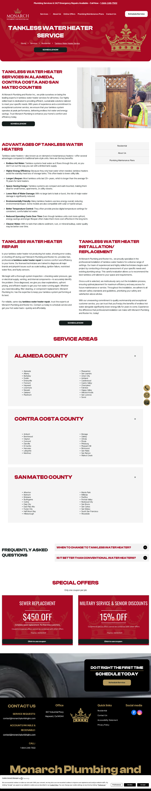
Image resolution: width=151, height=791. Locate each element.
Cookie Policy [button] (54, 785)
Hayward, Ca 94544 (54, 716)
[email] (147, 395)
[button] (75, 356)
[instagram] (139, 713)
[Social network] (147, 402)
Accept (143, 785)
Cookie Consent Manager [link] (10, 778)
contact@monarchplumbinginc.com (19, 718)
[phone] (147, 388)
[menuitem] (45, 14)
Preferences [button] (101, 785)
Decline (129, 785)
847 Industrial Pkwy (55, 712)
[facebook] (133, 713)
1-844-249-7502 (28, 748)
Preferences (116, 785)
